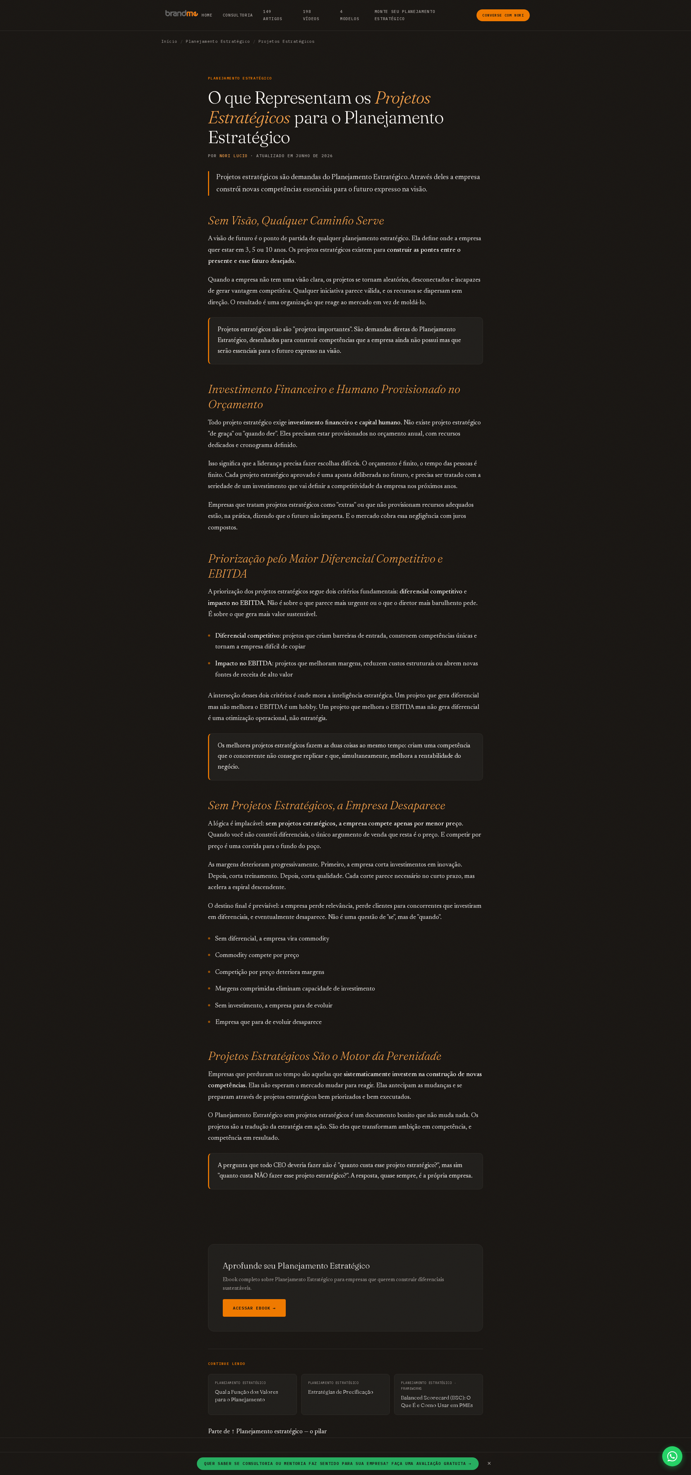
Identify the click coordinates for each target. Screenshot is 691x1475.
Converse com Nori (503, 15)
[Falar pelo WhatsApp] (672, 1456)
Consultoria (238, 15)
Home (207, 15)
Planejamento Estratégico (218, 41)
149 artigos (273, 15)
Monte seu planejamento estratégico (405, 15)
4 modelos (350, 15)
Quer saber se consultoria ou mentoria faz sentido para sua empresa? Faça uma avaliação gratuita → (337, 1463)
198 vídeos (311, 15)
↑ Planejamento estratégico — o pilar (279, 1432)
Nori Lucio (234, 155)
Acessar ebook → (254, 1308)
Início (169, 41)
